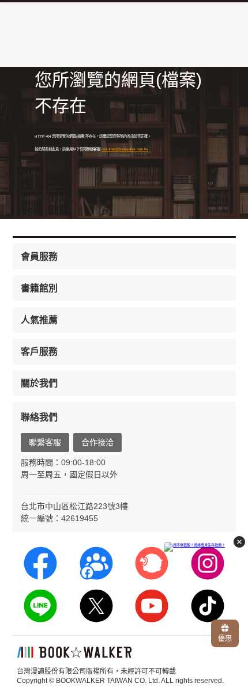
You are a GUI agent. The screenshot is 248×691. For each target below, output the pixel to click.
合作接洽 (97, 442)
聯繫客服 (45, 442)
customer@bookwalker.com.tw (125, 149)
